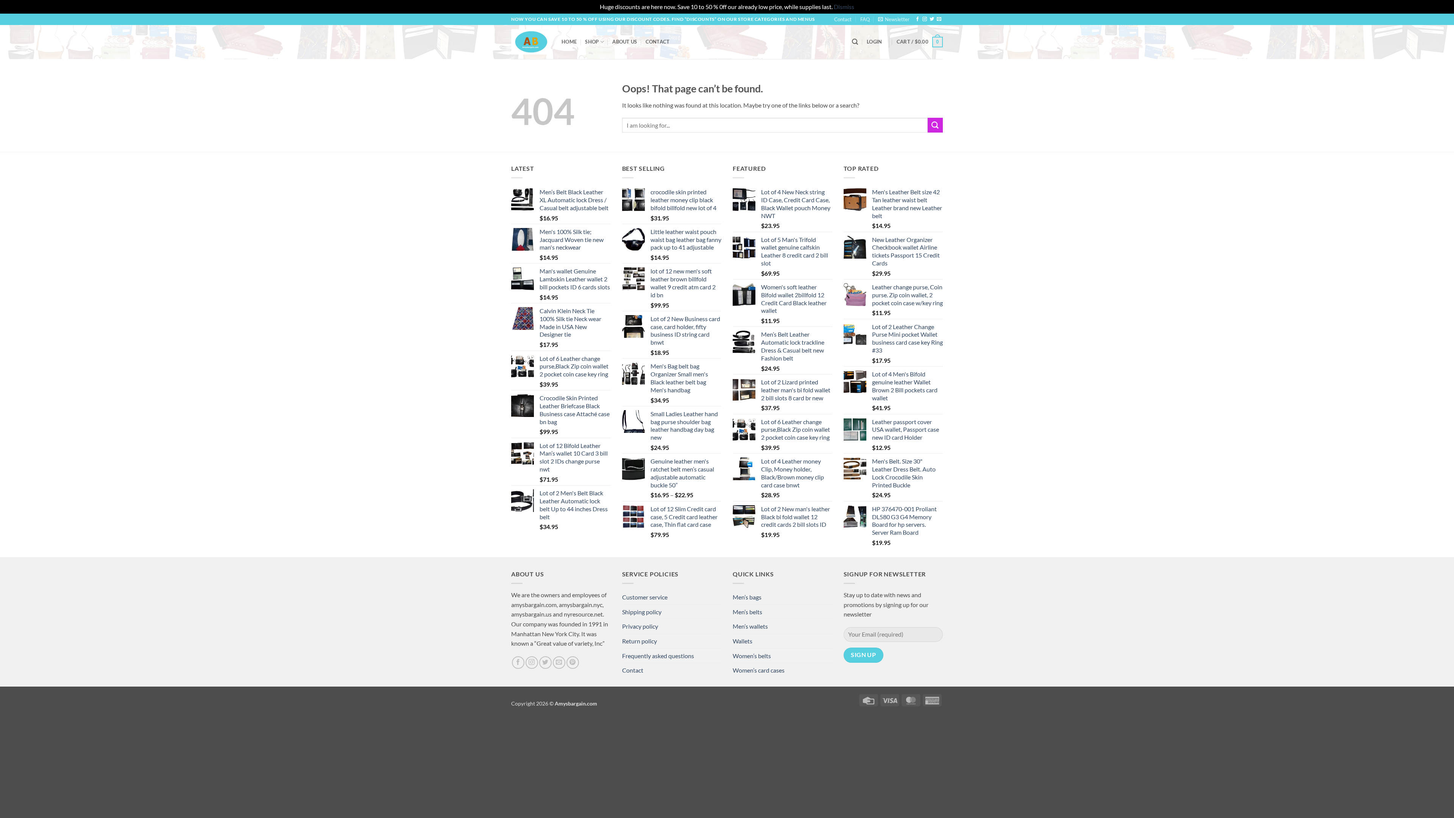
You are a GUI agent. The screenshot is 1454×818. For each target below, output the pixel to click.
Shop (592, 42)
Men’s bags (747, 597)
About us (624, 42)
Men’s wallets (750, 626)
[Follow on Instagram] (924, 19)
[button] (894, 19)
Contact (843, 19)
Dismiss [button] (844, 6)
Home (569, 42)
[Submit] (935, 125)
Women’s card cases (759, 670)
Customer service (645, 597)
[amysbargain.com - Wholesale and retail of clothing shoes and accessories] (530, 41)
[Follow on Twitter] (932, 19)
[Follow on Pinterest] (572, 662)
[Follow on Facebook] (917, 19)
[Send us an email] (939, 19)
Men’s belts (747, 611)
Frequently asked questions (658, 655)
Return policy (639, 641)
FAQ (865, 19)
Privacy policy (640, 626)
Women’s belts (752, 655)
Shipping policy (641, 611)
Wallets (742, 641)
